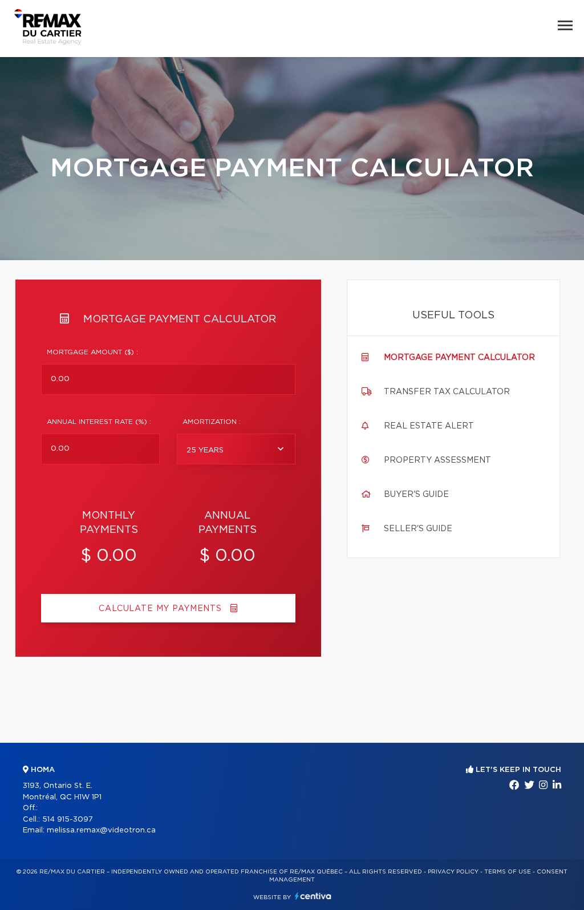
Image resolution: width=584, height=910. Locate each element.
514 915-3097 (67, 819)
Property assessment (437, 460)
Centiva (313, 896)
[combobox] (236, 449)
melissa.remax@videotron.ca (101, 830)
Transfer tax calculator (447, 392)
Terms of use (507, 872)
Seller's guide (418, 529)
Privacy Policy (453, 872)
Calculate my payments (161, 609)
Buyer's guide (416, 495)
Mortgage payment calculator (459, 358)
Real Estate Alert (429, 426)
